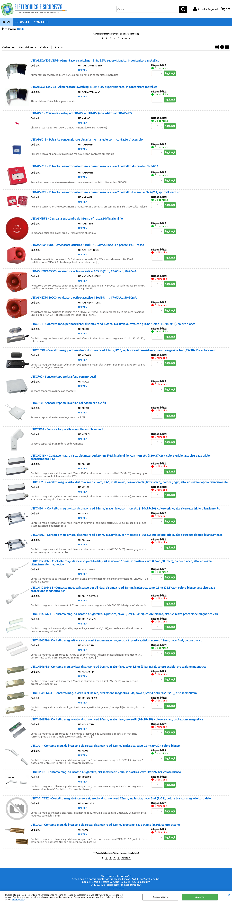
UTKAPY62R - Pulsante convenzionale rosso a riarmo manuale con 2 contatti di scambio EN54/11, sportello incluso (105, 192)
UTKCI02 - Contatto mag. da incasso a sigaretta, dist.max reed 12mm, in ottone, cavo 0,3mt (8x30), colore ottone (105, 824)
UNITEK (82, 70)
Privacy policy (18, 899)
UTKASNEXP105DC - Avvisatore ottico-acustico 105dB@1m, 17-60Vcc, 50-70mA (84, 271)
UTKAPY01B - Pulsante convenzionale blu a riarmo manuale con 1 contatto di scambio (87, 139)
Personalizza (160, 897)
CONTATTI (41, 22)
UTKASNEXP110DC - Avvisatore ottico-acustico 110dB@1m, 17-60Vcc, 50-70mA (84, 297)
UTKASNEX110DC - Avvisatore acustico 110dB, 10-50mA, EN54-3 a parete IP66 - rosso (87, 244)
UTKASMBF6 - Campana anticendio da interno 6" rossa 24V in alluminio (77, 218)
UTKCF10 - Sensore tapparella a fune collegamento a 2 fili (68, 402)
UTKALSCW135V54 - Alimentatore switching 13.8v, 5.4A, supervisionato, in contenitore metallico (94, 86)
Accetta (199, 897)
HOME (6, 22)
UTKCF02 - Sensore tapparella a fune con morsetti (63, 376)
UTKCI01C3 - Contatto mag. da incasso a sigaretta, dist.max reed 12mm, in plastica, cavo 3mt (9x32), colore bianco (106, 772)
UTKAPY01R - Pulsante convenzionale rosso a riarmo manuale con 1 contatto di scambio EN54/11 (94, 166)
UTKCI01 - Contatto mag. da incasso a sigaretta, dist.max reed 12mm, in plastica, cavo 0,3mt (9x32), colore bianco (105, 745)
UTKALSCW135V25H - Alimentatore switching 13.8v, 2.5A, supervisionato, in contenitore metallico (95, 60)
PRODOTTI (22, 22)
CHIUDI (229, 894)
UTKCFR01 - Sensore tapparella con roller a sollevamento (68, 429)
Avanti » (126, 38)
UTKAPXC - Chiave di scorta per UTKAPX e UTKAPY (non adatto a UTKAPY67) (81, 113)
